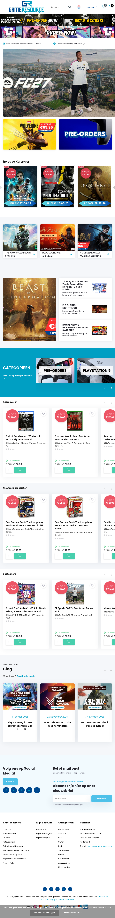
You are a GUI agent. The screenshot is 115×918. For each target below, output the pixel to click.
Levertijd (7, 837)
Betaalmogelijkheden (13, 846)
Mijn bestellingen (44, 833)
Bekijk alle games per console (17, 376)
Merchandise (64, 867)
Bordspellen (63, 858)
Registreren (41, 829)
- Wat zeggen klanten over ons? (57, 899)
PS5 (60, 837)
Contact (10, 781)
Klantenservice (10, 833)
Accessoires (64, 863)
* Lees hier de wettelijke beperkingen (68, 804)
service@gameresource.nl (68, 781)
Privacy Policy (9, 863)
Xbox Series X (64, 850)
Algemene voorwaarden (14, 858)
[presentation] (105, 388)
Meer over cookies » (73, 913)
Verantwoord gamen (12, 854)
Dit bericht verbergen (44, 913)
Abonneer (101, 798)
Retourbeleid (9, 842)
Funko (61, 854)
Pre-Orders (63, 829)
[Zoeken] (69, 7)
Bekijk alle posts (26, 676)
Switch (61, 842)
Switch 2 (62, 833)
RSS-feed (103, 896)
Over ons (7, 829)
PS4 (60, 846)
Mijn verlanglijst (43, 837)
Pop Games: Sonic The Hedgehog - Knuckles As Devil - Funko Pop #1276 (74, 525)
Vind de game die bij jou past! (16, 850)
